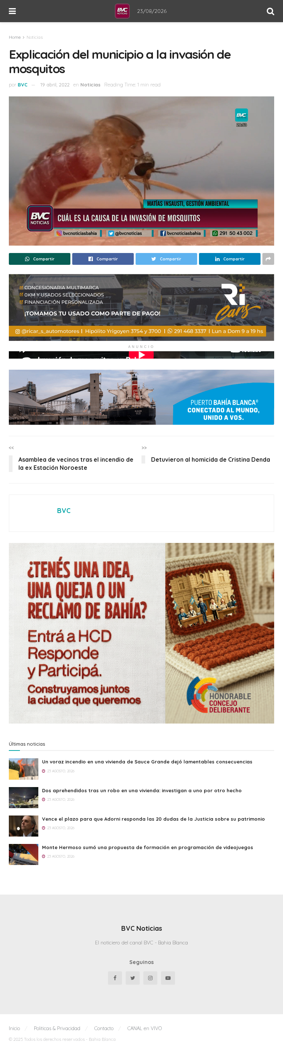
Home (15, 37)
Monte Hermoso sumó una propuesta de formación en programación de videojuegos (147, 847)
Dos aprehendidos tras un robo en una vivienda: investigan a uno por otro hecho (142, 790)
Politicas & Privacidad (57, 1028)
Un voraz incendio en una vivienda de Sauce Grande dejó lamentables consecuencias (147, 762)
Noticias (35, 37)
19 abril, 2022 (55, 85)
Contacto (103, 1028)
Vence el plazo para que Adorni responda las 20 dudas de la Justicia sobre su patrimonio (153, 819)
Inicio (14, 1028)
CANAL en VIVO (144, 1028)
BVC (23, 85)
